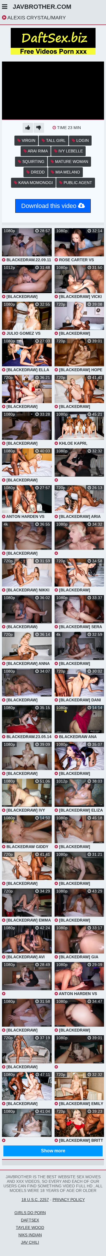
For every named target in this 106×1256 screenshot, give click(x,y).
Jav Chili (30, 1242)
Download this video (49, 205)
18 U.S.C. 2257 (35, 1199)
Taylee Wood (30, 1227)
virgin (28, 140)
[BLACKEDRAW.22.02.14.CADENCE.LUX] (27, 1126)
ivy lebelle (70, 151)
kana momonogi (35, 182)
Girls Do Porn (30, 1212)
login (82, 140)
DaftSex (30, 1220)
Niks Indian (30, 1235)
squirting (32, 161)
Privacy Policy (69, 1199)
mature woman (71, 161)
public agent (77, 182)
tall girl (55, 140)
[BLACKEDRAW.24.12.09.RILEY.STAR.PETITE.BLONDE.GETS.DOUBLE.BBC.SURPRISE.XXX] (79, 539)
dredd (37, 172)
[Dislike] (39, 128)
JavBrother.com (42, 6)
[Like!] (28, 128)
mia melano (67, 172)
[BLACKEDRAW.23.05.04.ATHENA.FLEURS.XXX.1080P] (27, 979)
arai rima (37, 151)
